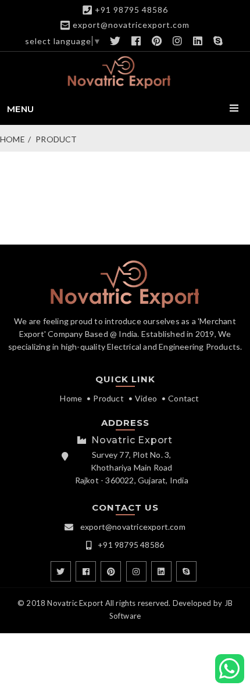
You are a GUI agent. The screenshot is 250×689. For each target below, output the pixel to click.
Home (12, 139)
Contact (183, 398)
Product (56, 139)
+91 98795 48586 (131, 10)
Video (146, 398)
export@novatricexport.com (131, 25)
